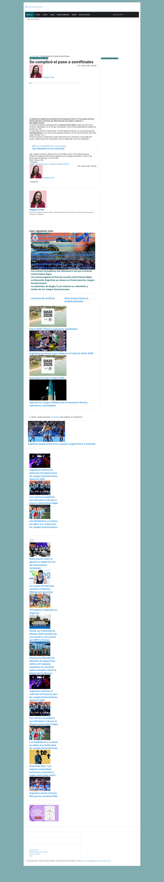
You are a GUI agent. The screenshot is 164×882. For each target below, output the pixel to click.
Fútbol (34, 252)
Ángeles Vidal (48, 77)
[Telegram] (31, 184)
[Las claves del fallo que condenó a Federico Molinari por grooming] (39, 583)
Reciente (32, 541)
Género (45, 14)
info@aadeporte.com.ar (82, 861)
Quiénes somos (34, 850)
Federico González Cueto (103, 861)
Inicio (31, 56)
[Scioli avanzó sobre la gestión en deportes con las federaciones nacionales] (39, 556)
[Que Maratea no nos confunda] (49, 146)
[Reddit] (30, 184)
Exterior (38, 14)
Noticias (45, 58)
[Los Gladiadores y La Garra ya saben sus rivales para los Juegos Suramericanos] (39, 518)
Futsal (39, 58)
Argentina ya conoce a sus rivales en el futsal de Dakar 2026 (61, 353)
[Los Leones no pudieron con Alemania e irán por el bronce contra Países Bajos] (39, 494)
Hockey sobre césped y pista (41, 233)
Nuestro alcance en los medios (38, 852)
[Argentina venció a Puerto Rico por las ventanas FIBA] (39, 790)
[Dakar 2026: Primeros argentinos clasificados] (47, 326)
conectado (55, 417)
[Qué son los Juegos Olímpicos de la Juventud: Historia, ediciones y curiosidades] (47, 400)
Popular (31, 539)
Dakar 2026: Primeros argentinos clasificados (53, 329)
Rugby (34, 261)
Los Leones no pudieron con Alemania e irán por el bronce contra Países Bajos (43, 500)
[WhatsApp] (30, 79)
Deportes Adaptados (63, 14)
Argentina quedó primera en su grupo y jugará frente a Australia (61, 444)
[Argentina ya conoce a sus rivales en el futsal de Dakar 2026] (47, 351)
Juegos (52, 14)
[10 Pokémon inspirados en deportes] (39, 607)
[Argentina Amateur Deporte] (34, 7)
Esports (74, 14)
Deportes (29, 14)
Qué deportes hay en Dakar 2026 (47, 378)
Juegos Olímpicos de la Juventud (42, 164)
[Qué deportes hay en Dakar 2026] (47, 375)
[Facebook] (29, 79)
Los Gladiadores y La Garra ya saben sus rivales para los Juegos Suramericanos (43, 524)
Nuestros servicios (84, 14)
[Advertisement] (82, 35)
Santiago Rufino (62, 164)
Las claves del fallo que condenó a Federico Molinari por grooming (41, 589)
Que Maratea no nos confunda (48, 148)
